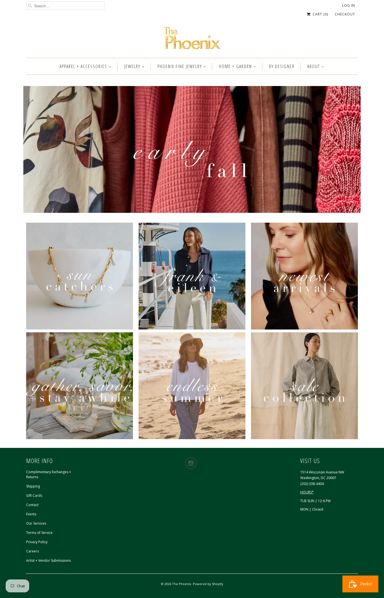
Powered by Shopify (208, 584)
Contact (32, 504)
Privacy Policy (37, 542)
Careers (32, 551)
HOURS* (307, 492)
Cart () (319, 14)
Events (31, 514)
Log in (348, 5)
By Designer (282, 66)
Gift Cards (34, 495)
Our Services (36, 523)
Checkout (345, 14)
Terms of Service (39, 532)
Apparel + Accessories (83, 66)
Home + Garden (235, 66)
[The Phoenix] (192, 39)
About (313, 66)
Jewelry (132, 66)
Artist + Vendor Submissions (48, 560)
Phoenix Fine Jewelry (179, 66)
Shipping (33, 486)
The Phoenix (181, 584)
